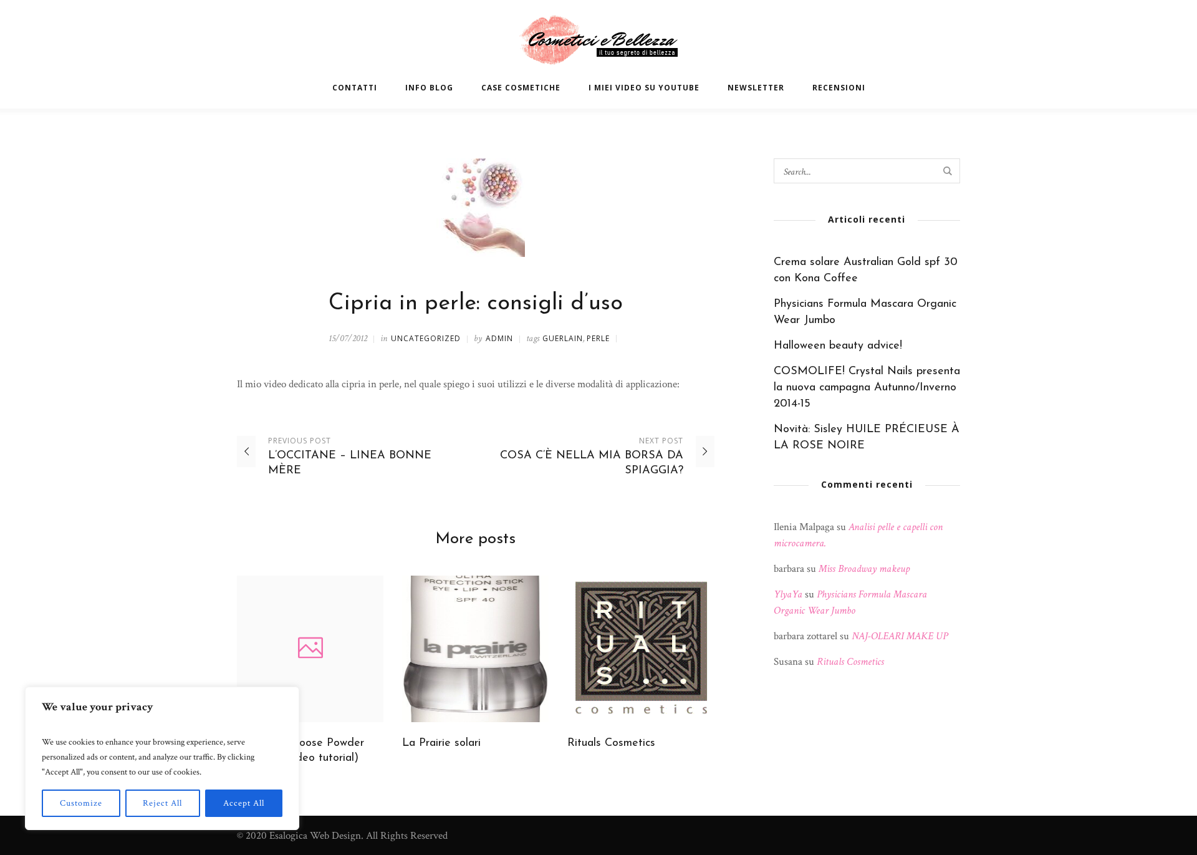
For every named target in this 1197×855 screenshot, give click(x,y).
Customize (81, 803)
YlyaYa (788, 594)
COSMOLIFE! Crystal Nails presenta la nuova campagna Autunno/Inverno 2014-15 (867, 388)
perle (598, 338)
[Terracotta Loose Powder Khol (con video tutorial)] (310, 649)
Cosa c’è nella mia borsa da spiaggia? (591, 463)
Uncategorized (426, 338)
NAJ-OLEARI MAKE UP (900, 636)
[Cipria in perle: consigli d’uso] (475, 207)
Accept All (243, 803)
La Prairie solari (441, 743)
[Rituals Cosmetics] (640, 649)
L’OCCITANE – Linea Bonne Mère (349, 463)
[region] (162, 758)
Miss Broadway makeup (864, 569)
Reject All (162, 803)
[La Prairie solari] (475, 649)
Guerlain (562, 338)
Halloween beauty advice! (838, 346)
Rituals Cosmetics (611, 743)
